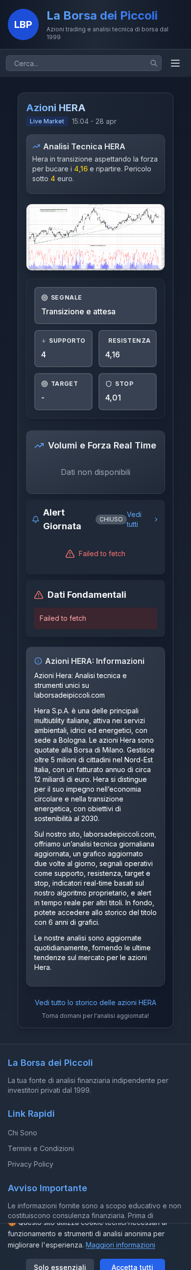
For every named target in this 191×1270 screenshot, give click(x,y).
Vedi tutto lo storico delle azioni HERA (95, 1002)
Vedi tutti (134, 519)
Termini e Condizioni (41, 1148)
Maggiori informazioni (120, 1245)
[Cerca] (154, 63)
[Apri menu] (175, 63)
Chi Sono (22, 1133)
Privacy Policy (30, 1164)
